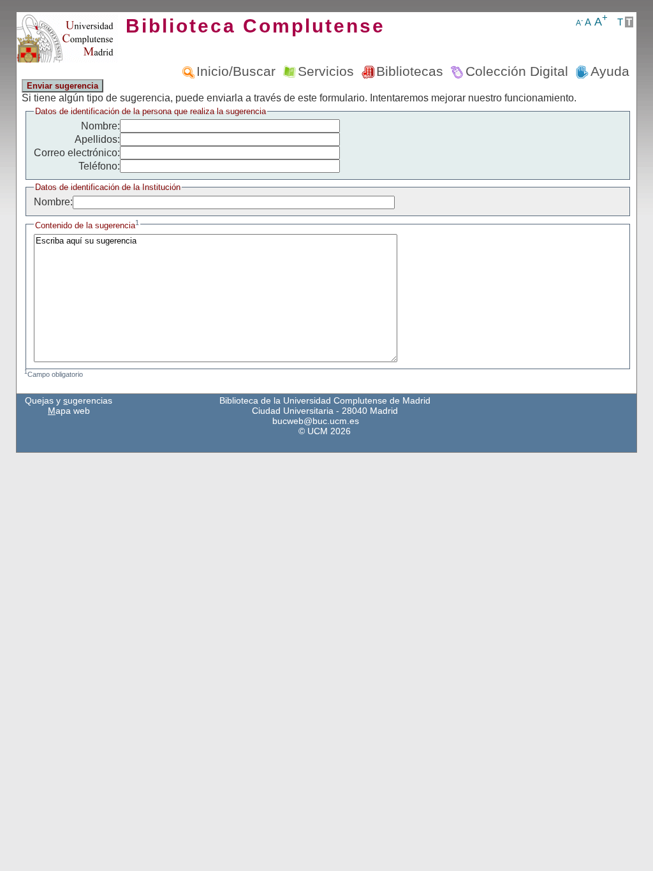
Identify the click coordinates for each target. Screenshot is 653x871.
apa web (69, 411)
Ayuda (610, 71)
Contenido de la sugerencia (87, 225)
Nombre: (100, 126)
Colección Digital (517, 71)
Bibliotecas (409, 71)
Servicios (326, 71)
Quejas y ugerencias (68, 400)
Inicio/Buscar (235, 71)
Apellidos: (97, 139)
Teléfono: (99, 166)
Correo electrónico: (77, 152)
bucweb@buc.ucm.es (315, 421)
